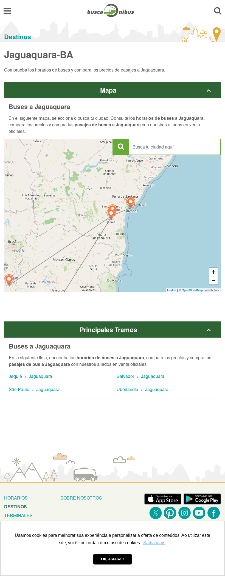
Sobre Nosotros (81, 498)
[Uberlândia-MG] (9, 280)
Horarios (16, 498)
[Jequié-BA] (111, 214)
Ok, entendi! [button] (112, 559)
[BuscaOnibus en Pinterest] (170, 513)
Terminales (18, 515)
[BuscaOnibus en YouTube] (199, 513)
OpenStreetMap (192, 290)
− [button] (213, 280)
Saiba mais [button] (154, 542)
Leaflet (171, 290)
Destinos (17, 36)
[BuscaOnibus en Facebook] (213, 513)
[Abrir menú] (7, 10)
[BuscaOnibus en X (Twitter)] (155, 513)
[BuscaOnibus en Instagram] (184, 513)
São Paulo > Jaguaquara (34, 389)
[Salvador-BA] (130, 203)
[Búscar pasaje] (217, 10)
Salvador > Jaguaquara (140, 376)
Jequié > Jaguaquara (30, 376)
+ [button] (213, 272)
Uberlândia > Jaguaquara (142, 389)
